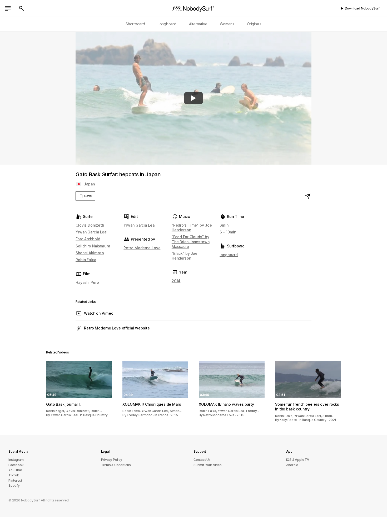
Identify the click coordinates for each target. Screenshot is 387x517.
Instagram (16, 460)
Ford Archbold (88, 239)
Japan (89, 184)
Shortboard (135, 24)
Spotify (14, 485)
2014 (176, 281)
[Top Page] (193, 8)
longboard (229, 254)
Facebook (15, 465)
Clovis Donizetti (90, 225)
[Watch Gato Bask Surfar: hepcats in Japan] (193, 98)
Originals (254, 24)
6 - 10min (228, 232)
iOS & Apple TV (297, 460)
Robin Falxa (86, 259)
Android (292, 465)
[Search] (21, 8)
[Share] (307, 196)
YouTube (15, 470)
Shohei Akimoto (90, 253)
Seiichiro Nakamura (93, 246)
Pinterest (15, 480)
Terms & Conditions (116, 465)
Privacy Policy (111, 460)
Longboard (167, 24)
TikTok (13, 475)
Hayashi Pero (87, 282)
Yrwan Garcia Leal (91, 232)
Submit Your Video (208, 465)
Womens (227, 24)
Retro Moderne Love (141, 248)
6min (224, 225)
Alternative (198, 24)
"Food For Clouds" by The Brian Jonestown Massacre (191, 241)
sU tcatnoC (202, 460)
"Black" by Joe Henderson (184, 255)
